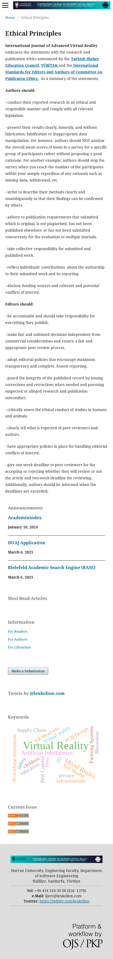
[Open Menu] (5, 5)
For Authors (17, 639)
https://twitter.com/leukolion (65, 901)
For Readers (17, 631)
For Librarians (19, 647)
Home (10, 17)
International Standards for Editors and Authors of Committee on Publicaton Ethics (53, 72)
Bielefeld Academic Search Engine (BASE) (51, 567)
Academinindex (25, 518)
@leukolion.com (47, 693)
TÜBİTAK (49, 65)
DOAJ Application (26, 543)
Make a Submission (28, 671)
